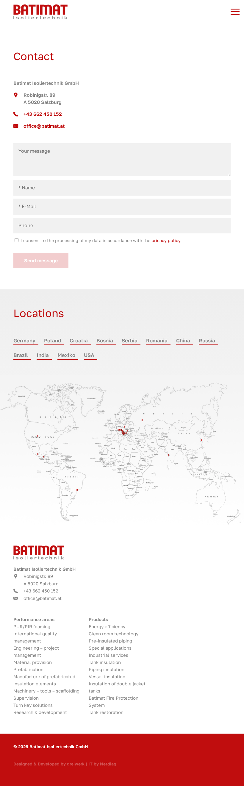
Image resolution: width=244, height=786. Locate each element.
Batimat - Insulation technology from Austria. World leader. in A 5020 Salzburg (84, 11)
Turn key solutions (33, 705)
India (43, 355)
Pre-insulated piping (110, 640)
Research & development (40, 712)
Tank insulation (105, 662)
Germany (24, 340)
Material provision (32, 662)
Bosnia (104, 340)
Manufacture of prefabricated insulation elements (44, 680)
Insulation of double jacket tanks (117, 687)
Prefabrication (28, 669)
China (183, 340)
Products (98, 619)
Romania (157, 340)
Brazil (20, 355)
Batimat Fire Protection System (113, 701)
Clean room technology (113, 633)
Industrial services (108, 655)
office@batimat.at (44, 126)
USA (89, 355)
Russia (207, 340)
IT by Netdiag (102, 763)
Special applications (110, 648)
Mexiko (66, 355)
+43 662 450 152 (43, 114)
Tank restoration (106, 712)
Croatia (79, 340)
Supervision (26, 698)
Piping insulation (106, 669)
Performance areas (33, 619)
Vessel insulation (107, 676)
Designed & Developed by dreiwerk (49, 763)
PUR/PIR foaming (31, 626)
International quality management (35, 637)
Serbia (129, 340)
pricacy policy (165, 240)
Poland (52, 340)
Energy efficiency (107, 626)
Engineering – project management (36, 651)
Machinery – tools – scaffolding (46, 690)
